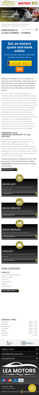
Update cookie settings (8, 388)
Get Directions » (9, 291)
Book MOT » (8, 193)
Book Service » (9, 215)
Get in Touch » (9, 260)
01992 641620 (6, 163)
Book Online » (8, 169)
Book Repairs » (9, 236)
